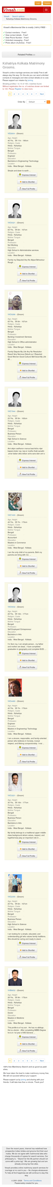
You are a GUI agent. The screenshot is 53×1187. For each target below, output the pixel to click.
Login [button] (38, 3)
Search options (18, 16)
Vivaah (6, 16)
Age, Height (12, 138)
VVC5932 (11, 606)
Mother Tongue (14, 148)
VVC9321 (11, 222)
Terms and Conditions (33, 1180)
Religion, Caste (14, 143)
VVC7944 (11, 411)
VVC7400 (11, 515)
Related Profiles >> (26, 54)
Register (18, 89)
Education (12, 158)
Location (11, 163)
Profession (12, 153)
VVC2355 (11, 896)
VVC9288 (11, 314)
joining (30, 80)
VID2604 (11, 133)
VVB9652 (11, 990)
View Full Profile (28, 188)
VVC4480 (11, 701)
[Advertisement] (26, 484)
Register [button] (47, 3)
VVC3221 (11, 795)
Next (42, 94)
